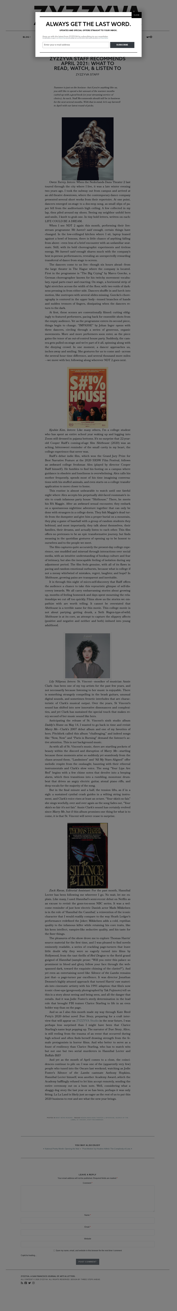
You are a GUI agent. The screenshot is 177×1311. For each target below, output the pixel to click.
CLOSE (136, 15)
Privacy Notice (104, 38)
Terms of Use (62, 38)
